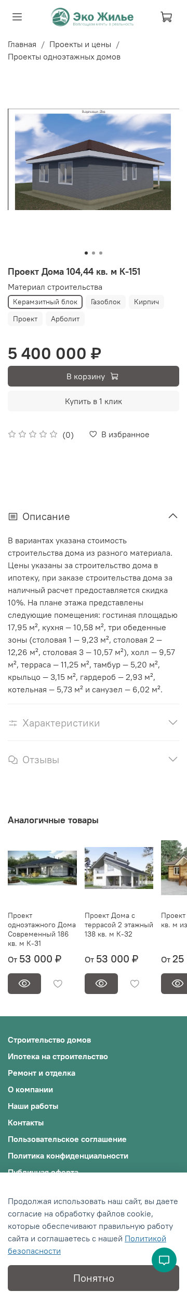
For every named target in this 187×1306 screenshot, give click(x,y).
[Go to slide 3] (100, 253)
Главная (22, 44)
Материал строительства (55, 287)
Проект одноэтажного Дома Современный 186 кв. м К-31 (42, 929)
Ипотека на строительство (58, 1056)
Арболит (65, 318)
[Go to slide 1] (86, 253)
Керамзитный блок (45, 301)
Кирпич (146, 301)
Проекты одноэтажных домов (64, 56)
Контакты (26, 1122)
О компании (30, 1089)
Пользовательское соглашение (67, 1139)
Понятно (93, 1277)
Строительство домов (49, 1039)
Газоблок (106, 301)
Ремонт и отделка (41, 1072)
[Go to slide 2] (93, 253)
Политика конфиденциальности (68, 1155)
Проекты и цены (80, 44)
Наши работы (33, 1106)
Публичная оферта (43, 1172)
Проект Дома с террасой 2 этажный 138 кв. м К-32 (119, 925)
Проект (25, 318)
